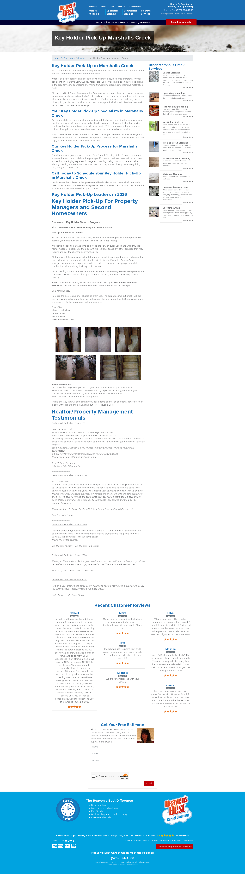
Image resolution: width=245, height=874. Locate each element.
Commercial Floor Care (175, 187)
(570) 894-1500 (184, 10)
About (146, 840)
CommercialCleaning (130, 12)
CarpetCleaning (94, 12)
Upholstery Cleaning (174, 93)
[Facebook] (66, 840)
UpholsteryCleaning (112, 12)
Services (81, 58)
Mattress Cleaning (172, 174)
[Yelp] (73, 840)
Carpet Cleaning (171, 72)
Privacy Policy (132, 865)
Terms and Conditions (116, 865)
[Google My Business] (69, 840)
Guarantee (92, 6)
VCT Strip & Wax (171, 207)
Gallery (103, 6)
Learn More (188, 87)
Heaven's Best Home (64, 58)
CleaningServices (146, 12)
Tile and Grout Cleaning (175, 142)
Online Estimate (133, 840)
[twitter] (71, 840)
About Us (121, 6)
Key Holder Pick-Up (173, 122)
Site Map (176, 840)
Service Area (135, 6)
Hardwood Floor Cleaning (176, 158)
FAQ (112, 6)
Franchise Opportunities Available (175, 846)
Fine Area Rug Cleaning (175, 106)
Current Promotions (161, 840)
